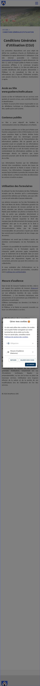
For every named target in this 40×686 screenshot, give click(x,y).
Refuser (13, 360)
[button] (20, 343)
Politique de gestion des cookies (16, 337)
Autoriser (30, 364)
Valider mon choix (27, 360)
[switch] (6, 352)
